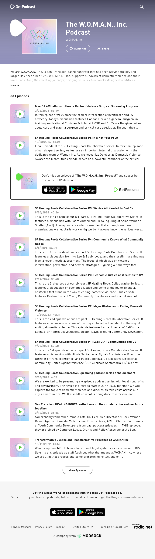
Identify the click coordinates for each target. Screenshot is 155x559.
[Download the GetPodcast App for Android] (83, 189)
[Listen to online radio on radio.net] (142, 526)
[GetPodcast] (20, 6)
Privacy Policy (43, 527)
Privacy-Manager (21, 527)
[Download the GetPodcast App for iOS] (54, 189)
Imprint (60, 527)
